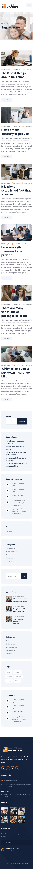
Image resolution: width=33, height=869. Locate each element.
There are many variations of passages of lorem (14, 312)
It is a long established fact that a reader (16, 190)
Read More (6, 100)
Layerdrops (15, 501)
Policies (17, 681)
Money (9, 681)
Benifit (8, 672)
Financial (9, 676)
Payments (9, 561)
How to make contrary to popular (15, 132)
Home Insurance (11, 555)
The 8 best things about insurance (13, 75)
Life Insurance (10, 558)
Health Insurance (11, 552)
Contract (17, 672)
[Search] (24, 576)
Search (8, 416)
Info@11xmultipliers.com (10, 780)
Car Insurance (10, 548)
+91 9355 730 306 (12, 848)
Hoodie (20, 495)
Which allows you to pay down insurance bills (15, 372)
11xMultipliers (6, 69)
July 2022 (9, 531)
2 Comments (28, 69)
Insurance (18, 676)
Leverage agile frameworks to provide (11, 251)
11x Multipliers (24, 863)
